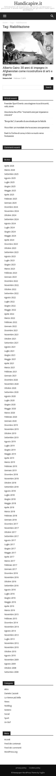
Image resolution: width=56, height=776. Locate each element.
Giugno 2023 (9, 264)
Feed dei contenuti (12, 743)
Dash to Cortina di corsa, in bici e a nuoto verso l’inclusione (24, 134)
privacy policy (21, 768)
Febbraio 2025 (10, 198)
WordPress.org (10, 751)
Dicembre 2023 (11, 244)
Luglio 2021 (9, 351)
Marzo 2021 (9, 367)
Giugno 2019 (9, 449)
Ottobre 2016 (10, 581)
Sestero (7, 710)
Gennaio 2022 (10, 326)
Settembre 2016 (11, 585)
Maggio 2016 (10, 602)
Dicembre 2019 (11, 425)
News (6, 701)
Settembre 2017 (11, 536)
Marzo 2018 (9, 511)
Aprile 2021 (9, 363)
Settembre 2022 (11, 293)
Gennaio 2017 (10, 569)
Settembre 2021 (11, 342)
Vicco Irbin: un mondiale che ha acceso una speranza (26, 127)
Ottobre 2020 (10, 388)
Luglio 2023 (9, 260)
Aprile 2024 (9, 240)
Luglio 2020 (9, 400)
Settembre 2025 (11, 174)
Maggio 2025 (10, 190)
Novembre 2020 (11, 384)
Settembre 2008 (11, 672)
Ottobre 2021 (10, 338)
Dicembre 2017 (11, 524)
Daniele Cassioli (11, 693)
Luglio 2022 (9, 301)
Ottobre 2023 (10, 248)
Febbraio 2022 (10, 322)
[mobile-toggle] (4, 16)
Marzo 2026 (9, 170)
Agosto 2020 (10, 396)
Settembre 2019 (11, 437)
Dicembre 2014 (11, 622)
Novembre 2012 (11, 643)
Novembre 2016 (11, 577)
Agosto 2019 (10, 441)
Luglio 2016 (9, 593)
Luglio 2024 (9, 227)
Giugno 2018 (9, 499)
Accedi (7, 739)
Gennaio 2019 (10, 470)
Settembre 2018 (11, 486)
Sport (6, 718)
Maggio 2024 (10, 235)
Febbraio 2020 (10, 417)
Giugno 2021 (9, 355)
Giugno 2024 (9, 231)
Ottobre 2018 (10, 482)
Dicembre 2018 (11, 474)
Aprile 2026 (9, 165)
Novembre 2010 (11, 647)
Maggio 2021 (10, 359)
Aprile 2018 (9, 507)
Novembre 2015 (11, 614)
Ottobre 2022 (10, 289)
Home (5, 22)
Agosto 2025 (10, 178)
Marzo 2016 (9, 610)
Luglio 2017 (9, 544)
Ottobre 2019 (10, 433)
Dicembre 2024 (11, 207)
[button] (52, 16)
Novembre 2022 (11, 285)
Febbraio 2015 (10, 618)
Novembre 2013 (11, 635)
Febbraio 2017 (10, 565)
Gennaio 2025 (10, 203)
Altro (6, 689)
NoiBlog (6, 63)
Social (7, 714)
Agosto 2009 (10, 663)
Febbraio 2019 (10, 466)
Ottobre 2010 (10, 651)
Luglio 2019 (9, 445)
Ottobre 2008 (10, 668)
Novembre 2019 (11, 429)
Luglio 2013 (9, 639)
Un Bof (7, 722)
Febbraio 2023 (10, 272)
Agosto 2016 (10, 589)
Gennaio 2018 (10, 519)
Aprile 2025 (9, 194)
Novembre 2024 (11, 211)
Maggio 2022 (10, 310)
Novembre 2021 (11, 334)
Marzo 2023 (9, 268)
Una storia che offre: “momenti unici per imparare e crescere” (26, 113)
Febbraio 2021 (10, 371)
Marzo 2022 (9, 318)
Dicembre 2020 (11, 379)
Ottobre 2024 (10, 215)
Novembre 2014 (11, 626)
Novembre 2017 (11, 528)
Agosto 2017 (10, 540)
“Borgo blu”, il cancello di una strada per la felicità (25, 121)
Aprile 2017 (9, 556)
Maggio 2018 (10, 503)
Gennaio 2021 (10, 375)
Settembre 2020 (11, 392)
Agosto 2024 (10, 223)
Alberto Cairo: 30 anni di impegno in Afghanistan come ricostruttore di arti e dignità (27, 71)
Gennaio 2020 (10, 421)
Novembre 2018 (11, 478)
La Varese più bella (12, 697)
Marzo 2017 (9, 561)
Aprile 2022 (9, 314)
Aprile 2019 (9, 458)
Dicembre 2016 (11, 573)
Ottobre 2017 (10, 532)
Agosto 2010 (10, 655)
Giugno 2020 (9, 404)
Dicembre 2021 (11, 330)
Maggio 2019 (10, 454)
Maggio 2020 (10, 408)
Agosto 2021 (10, 347)
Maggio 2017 (10, 552)
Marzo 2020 (9, 412)
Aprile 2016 (9, 606)
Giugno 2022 (9, 305)
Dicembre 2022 (11, 281)
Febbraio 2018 (10, 515)
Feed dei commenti (12, 747)
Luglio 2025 (9, 182)
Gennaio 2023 (10, 277)
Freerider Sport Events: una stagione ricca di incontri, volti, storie (26, 105)
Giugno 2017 (9, 548)
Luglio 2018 (9, 495)
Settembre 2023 (11, 252)
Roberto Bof (7, 78)
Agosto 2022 (10, 297)
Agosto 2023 (10, 256)
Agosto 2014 (10, 630)
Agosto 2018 (10, 491)
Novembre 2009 (11, 659)
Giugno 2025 (9, 186)
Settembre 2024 (11, 219)
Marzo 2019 (9, 462)
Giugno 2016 (9, 598)
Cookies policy (34, 768)
